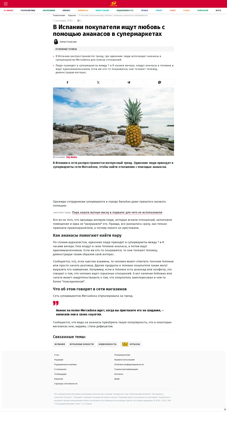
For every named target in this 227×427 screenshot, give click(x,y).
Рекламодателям (122, 355)
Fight (173, 10)
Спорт (159, 10)
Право (144, 10)
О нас (56, 355)
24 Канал (8, 10)
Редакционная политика (65, 364)
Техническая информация (126, 369)
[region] (113, 419)
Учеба (186, 10)
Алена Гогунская (68, 42)
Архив (117, 379)
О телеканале (60, 369)
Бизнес (66, 10)
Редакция (58, 360)
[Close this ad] (225, 409)
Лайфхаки (202, 10)
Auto (218, 10)
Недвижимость (125, 10)
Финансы (83, 10)
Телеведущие (60, 374)
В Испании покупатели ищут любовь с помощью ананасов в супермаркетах (113, 15)
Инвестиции (102, 10)
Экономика (49, 10)
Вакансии (58, 379)
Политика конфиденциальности (129, 364)
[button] (67, 82)
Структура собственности (65, 383)
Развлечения (59, 15)
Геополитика (28, 10)
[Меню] (6, 3)
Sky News (71, 157)
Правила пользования (124, 360)
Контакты (118, 374)
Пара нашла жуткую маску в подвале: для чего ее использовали (117, 212)
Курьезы (72, 15)
